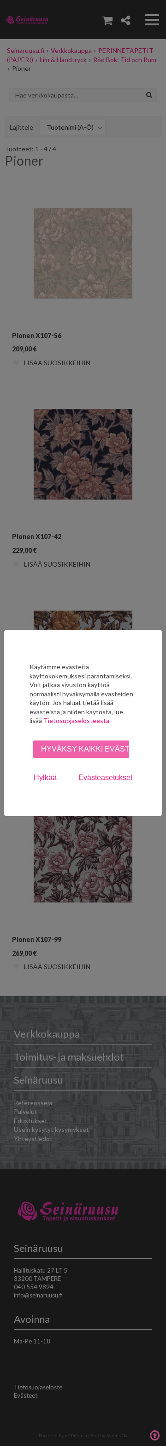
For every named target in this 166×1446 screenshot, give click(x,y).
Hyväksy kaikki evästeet (85, 749)
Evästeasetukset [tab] (105, 777)
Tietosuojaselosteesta (76, 720)
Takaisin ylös (154, 1434)
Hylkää (45, 777)
